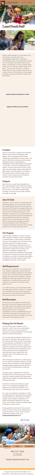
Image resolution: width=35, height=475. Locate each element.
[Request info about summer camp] (17, 446)
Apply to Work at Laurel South (17, 107)
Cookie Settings (14, 474)
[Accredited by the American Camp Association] (4, 437)
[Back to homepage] (9, 2)
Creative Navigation (28, 474)
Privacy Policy (5, 474)
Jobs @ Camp (25, 420)
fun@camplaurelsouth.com (11, 415)
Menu (30, 2)
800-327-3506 (17, 451)
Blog (22, 464)
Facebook (12, 464)
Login (23, 2)
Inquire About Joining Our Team (17, 94)
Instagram (17, 464)
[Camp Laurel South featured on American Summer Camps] (4, 443)
